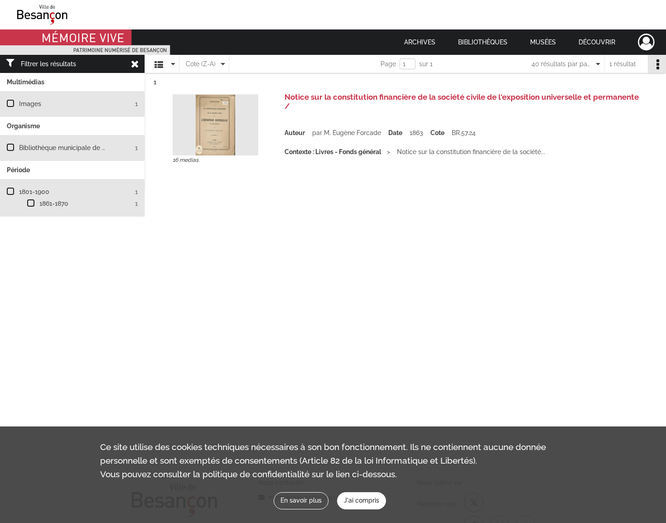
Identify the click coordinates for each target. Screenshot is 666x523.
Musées (543, 42)
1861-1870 (53, 203)
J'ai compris (361, 500)
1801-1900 (34, 191)
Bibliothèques (482, 42)
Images (30, 103)
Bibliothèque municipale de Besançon (75, 147)
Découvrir (597, 42)
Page (388, 64)
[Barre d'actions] (657, 64)
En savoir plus (301, 500)
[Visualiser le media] (215, 124)
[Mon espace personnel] (646, 42)
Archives (419, 42)
